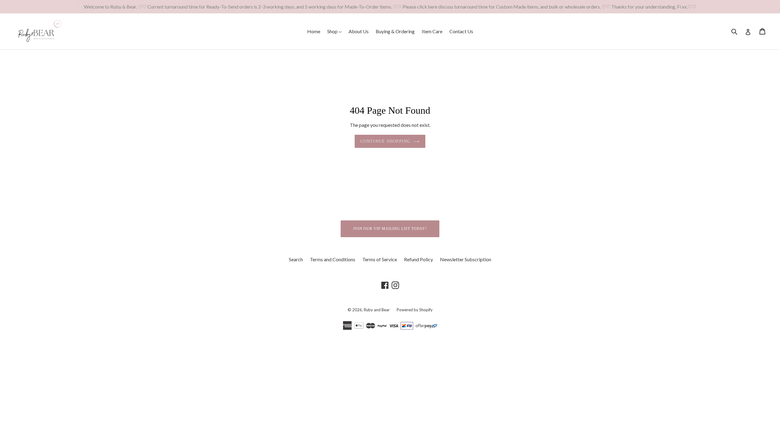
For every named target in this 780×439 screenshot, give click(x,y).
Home (313, 31)
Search (296, 259)
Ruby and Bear (377, 309)
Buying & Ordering (395, 31)
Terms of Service (379, 259)
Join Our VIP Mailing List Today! (390, 229)
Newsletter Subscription (465, 259)
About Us (359, 31)
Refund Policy (418, 259)
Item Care (432, 31)
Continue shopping (385, 141)
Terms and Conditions (332, 259)
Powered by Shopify (415, 309)
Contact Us (461, 31)
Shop (336, 31)
